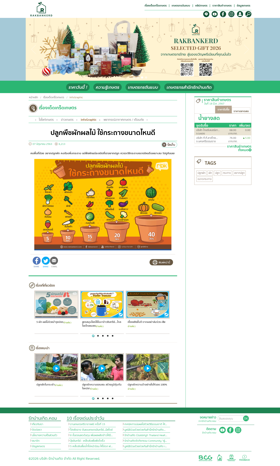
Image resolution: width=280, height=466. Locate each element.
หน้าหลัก (33, 97)
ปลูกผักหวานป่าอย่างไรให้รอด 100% (147, 385)
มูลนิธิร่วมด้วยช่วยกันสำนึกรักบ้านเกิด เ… (145, 446)
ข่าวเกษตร (67, 119)
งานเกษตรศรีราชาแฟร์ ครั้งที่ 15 (87, 424)
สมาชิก (35, 441)
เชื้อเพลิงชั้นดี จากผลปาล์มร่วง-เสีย (146, 322)
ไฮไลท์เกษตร (46, 119)
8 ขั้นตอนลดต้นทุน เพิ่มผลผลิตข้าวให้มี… (91, 435)
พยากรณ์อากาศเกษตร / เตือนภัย (124, 119)
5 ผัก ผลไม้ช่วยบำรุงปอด (49, 322)
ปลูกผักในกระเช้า (45, 385)
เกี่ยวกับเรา (37, 424)
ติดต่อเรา (37, 430)
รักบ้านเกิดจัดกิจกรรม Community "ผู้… (145, 441)
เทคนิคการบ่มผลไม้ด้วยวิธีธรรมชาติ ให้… (145, 424)
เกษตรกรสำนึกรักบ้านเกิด (189, 87)
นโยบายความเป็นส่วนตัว (44, 435)
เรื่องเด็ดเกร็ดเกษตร (53, 97)
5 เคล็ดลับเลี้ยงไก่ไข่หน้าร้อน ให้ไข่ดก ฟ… (91, 446)
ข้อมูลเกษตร (38, 446)
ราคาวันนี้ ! (78, 87)
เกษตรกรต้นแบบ (143, 87)
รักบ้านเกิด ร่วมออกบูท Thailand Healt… (145, 435)
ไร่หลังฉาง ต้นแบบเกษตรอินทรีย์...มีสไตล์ (91, 430)
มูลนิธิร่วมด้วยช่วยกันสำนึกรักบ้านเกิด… (145, 430)
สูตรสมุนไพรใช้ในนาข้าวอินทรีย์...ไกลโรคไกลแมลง (101, 324)
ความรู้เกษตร (107, 87)
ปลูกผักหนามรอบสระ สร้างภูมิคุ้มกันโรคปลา (101, 387)
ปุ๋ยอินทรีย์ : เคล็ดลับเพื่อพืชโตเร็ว (87, 441)
